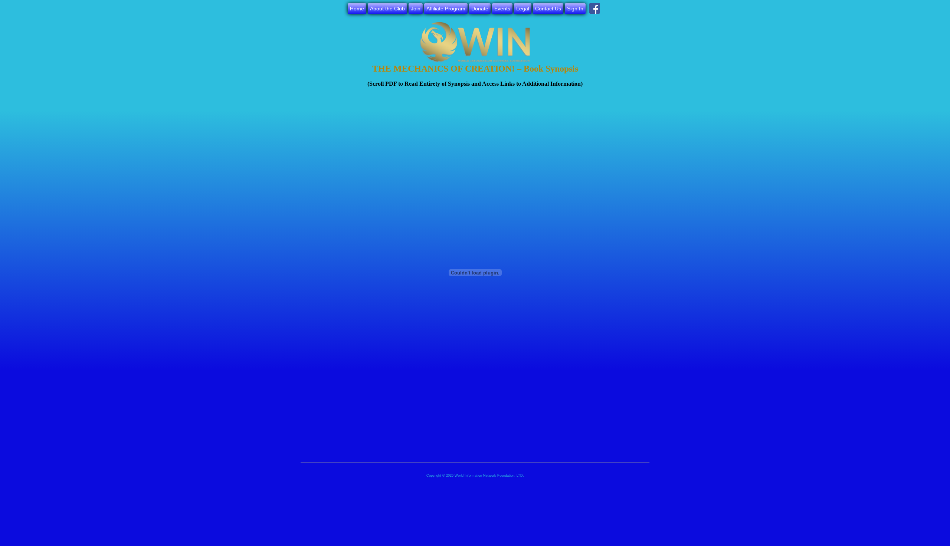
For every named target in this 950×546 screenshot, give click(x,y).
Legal (522, 8)
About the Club (387, 8)
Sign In (575, 8)
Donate (479, 8)
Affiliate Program (445, 8)
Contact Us (548, 8)
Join (415, 8)
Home (357, 8)
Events (502, 8)
